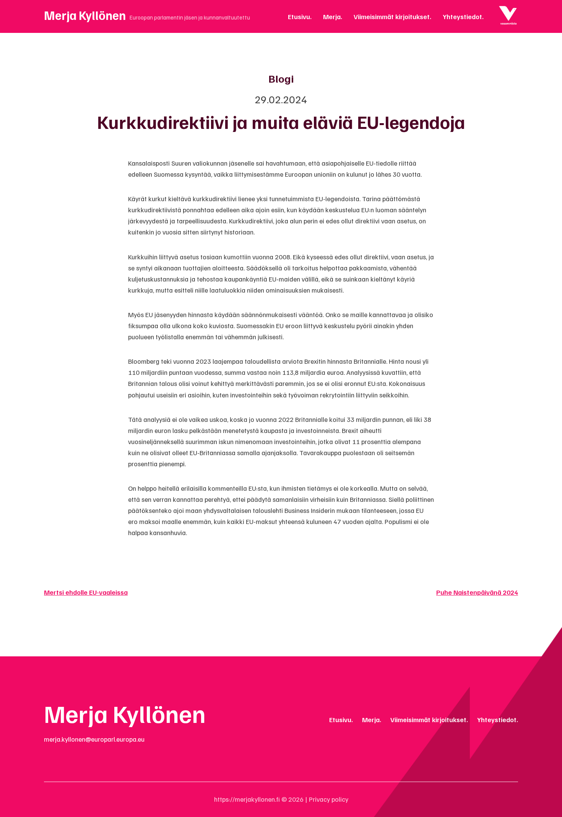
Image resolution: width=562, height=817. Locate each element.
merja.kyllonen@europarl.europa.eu (94, 739)
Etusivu (299, 16)
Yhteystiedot (462, 16)
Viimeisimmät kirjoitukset (392, 16)
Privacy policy (328, 799)
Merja (332, 16)
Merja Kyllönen (85, 15)
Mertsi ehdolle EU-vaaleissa (86, 592)
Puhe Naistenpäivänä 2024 (477, 592)
